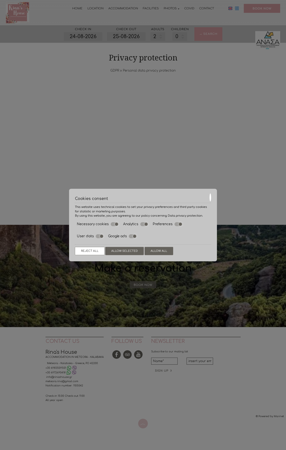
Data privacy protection (185, 215)
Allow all (159, 250)
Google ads (117, 236)
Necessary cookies (93, 224)
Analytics (130, 224)
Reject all (89, 250)
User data (85, 236)
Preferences (163, 224)
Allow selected (124, 250)
